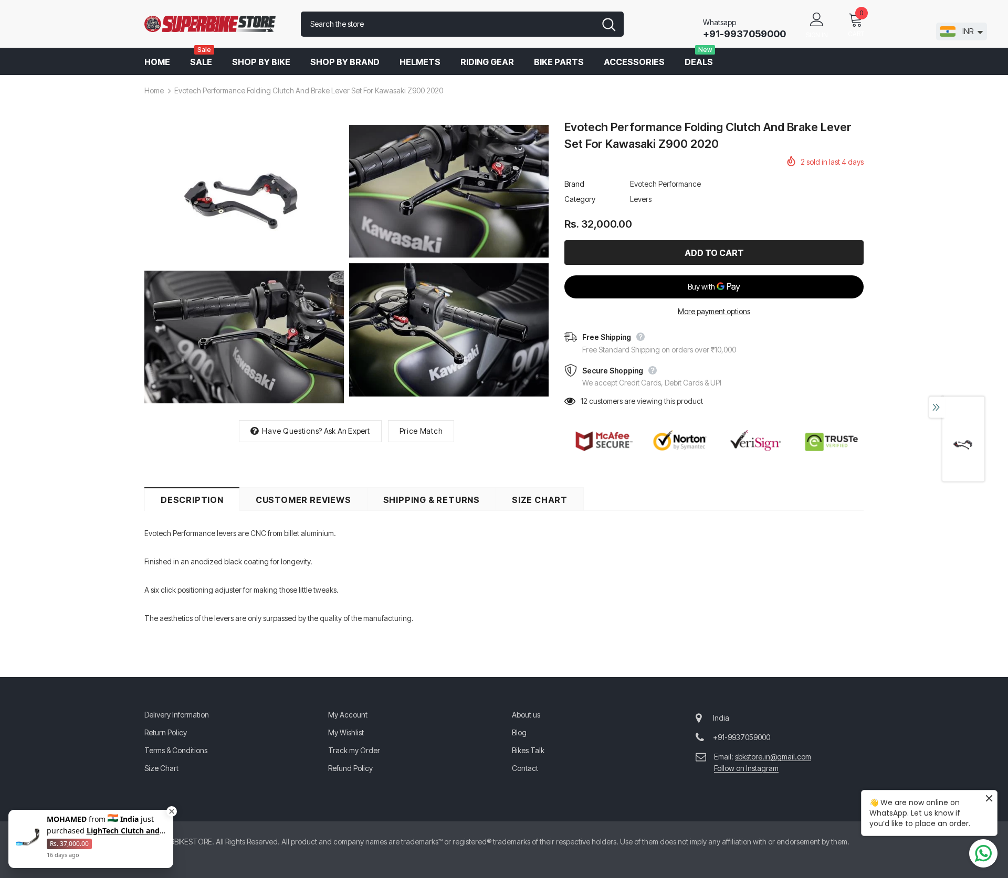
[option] (244, 264)
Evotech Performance (665, 183)
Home (154, 90)
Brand (574, 183)
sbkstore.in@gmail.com (773, 756)
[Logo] (214, 24)
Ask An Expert (347, 430)
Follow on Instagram (746, 768)
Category (579, 199)
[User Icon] (817, 19)
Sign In (817, 35)
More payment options (714, 311)
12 (584, 401)
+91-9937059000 (744, 33)
